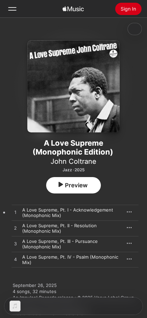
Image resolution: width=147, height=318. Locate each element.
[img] (73, 9)
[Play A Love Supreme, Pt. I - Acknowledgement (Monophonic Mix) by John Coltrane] (15, 212)
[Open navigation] (12, 8)
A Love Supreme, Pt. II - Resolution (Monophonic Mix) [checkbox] (59, 228)
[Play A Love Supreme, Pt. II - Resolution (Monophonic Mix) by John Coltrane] (15, 228)
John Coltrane (73, 161)
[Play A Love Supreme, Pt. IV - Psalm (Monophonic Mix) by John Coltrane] (15, 260)
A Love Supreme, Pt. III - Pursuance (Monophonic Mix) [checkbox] (60, 243)
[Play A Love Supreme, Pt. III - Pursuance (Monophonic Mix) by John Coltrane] (15, 244)
